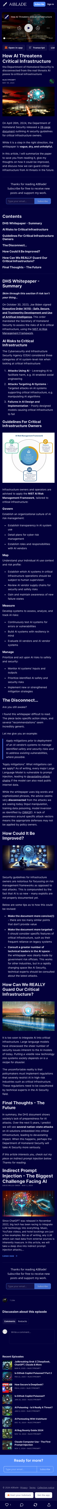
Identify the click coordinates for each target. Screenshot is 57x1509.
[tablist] (15, 1321)
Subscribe (39, 4)
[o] (7, 1365)
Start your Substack (20, 1495)
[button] (8, 28)
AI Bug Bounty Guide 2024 (29, 1430)
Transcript (39, 47)
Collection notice (45, 1487)
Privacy (24, 1487)
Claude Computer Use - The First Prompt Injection (32, 1443)
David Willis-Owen (11, 1185)
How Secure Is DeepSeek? (29, 1384)
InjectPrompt (9, 80)
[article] (28, 1365)
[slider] (25, 38)
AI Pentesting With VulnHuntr (31, 1418)
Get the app (43, 1495)
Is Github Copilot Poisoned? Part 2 (33, 1373)
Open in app (16, 47)
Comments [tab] (9, 1321)
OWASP (27, 812)
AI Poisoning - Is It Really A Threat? (34, 1407)
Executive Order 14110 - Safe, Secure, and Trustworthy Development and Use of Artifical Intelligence (27, 312)
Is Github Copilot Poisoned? (30, 1396)
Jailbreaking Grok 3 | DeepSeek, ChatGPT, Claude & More (32, 1363)
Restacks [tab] (22, 1321)
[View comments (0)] (22, 1505)
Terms (32, 1487)
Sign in (50, 4)
